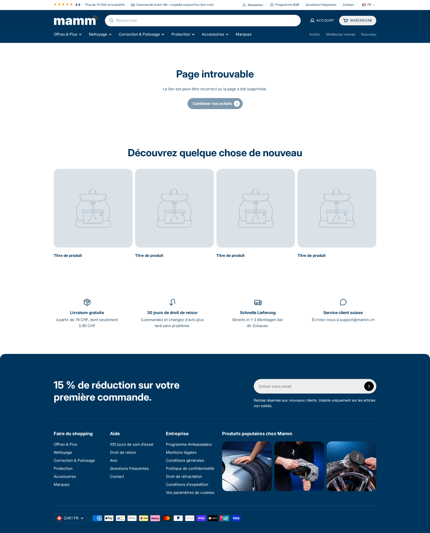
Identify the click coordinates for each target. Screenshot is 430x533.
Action (314, 34)
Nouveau (368, 34)
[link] (215, 103)
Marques (244, 34)
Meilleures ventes (340, 34)
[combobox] (202, 20)
